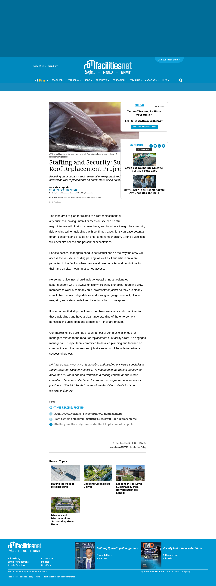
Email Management (18, 562)
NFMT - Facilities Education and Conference (55, 577)
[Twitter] (155, 146)
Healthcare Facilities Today (21, 577)
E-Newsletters (103, 555)
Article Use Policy (138, 447)
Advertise (101, 558)
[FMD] (108, 73)
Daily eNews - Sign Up (44, 66)
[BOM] (90, 74)
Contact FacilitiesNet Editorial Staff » (129, 443)
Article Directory (16, 565)
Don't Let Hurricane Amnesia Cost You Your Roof (144, 169)
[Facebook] (151, 146)
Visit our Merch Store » (169, 59)
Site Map (46, 565)
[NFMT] (126, 73)
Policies (45, 562)
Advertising (14, 558)
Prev (52, 401)
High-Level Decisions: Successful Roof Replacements (73, 193)
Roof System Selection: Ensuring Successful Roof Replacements (77, 197)
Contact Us (47, 558)
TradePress (161, 571)
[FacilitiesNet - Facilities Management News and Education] (108, 65)
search (181, 80)
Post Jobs (160, 106)
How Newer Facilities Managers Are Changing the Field (144, 191)
